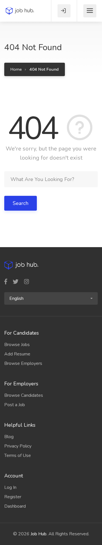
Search (20, 203)
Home (16, 69)
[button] (51, 298)
